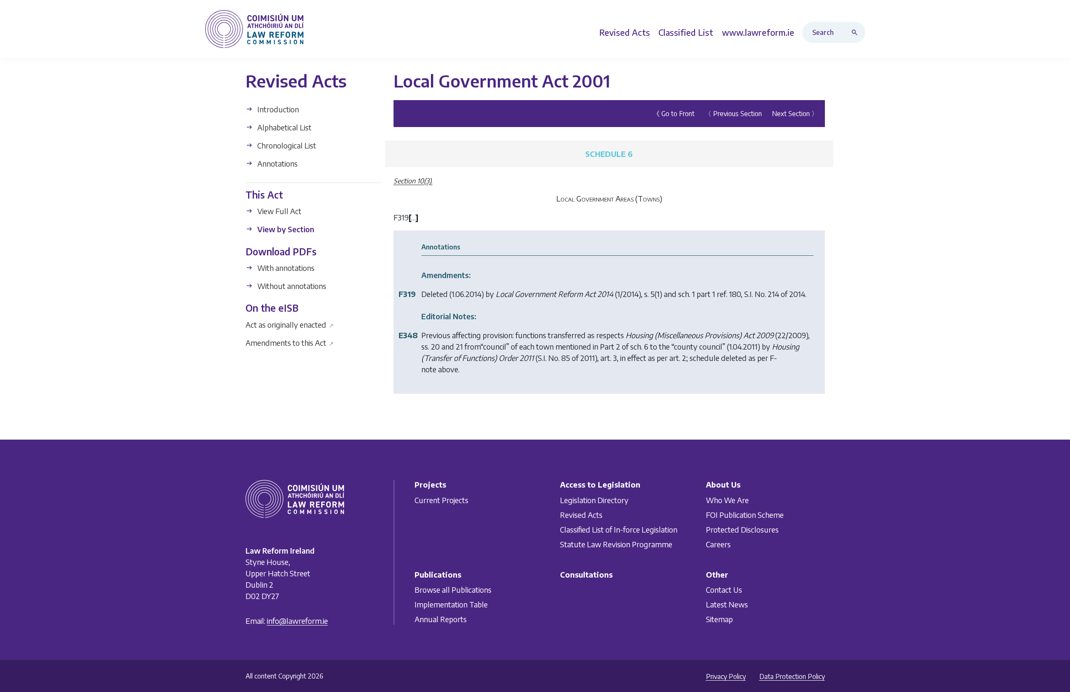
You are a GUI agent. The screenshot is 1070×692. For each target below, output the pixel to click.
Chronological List (286, 145)
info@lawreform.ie (297, 621)
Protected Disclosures (742, 529)
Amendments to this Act (290, 342)
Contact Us (724, 589)
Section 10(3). (413, 181)
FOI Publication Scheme (745, 515)
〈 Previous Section (733, 113)
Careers (718, 544)
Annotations (277, 163)
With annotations (285, 268)
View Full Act (278, 211)
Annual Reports (441, 619)
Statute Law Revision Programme (616, 544)
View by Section (285, 229)
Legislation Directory (594, 500)
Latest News (727, 604)
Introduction (277, 109)
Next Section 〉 (795, 113)
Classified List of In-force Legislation (618, 529)
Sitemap (719, 619)
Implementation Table (451, 604)
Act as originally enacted (290, 324)
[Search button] (856, 32)
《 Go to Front (674, 113)
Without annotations (291, 286)
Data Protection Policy (792, 676)
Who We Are (727, 500)
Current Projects (441, 500)
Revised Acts (581, 515)
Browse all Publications (453, 589)
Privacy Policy (726, 676)
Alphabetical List (284, 127)
